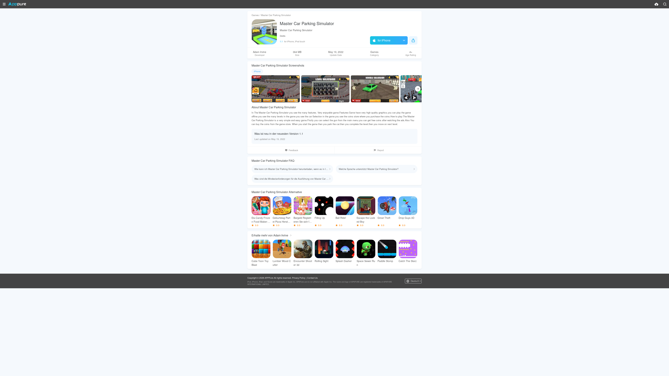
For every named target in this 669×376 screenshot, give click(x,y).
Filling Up (320, 218)
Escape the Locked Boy (366, 219)
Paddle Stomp (385, 261)
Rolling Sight (321, 261)
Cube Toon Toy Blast (260, 263)
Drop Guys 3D (406, 218)
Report (380, 150)
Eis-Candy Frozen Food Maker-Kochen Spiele (261, 220)
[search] (665, 4)
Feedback (293, 150)
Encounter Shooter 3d (303, 263)
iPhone (257, 71)
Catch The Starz (408, 261)
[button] (4, 4)
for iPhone (384, 40)
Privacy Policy (298, 277)
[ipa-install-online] (656, 4)
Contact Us (312, 277)
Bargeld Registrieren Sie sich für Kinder (303, 220)
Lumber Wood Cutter (282, 263)
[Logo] (17, 4)
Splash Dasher (344, 261)
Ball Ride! (341, 218)
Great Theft (384, 218)
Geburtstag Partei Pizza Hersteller (281, 220)
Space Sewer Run (366, 263)
